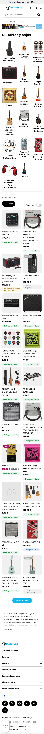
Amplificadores (10, 83)
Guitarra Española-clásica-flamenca (9, 131)
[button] (19, 25)
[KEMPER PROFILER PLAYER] (11, 219)
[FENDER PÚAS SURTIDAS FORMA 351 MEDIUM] (11, 338)
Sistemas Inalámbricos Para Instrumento (10, 183)
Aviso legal (27, 717)
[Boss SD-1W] (11, 453)
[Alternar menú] (3, 7)
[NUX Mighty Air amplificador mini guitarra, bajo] (11, 263)
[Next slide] (27, 25)
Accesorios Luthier (24, 55)
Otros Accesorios (24, 125)
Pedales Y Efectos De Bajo (24, 154)
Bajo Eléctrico (24, 80)
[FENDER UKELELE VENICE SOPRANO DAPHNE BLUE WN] (11, 565)
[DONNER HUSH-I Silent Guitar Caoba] (11, 376)
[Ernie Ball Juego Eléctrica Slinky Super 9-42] (32, 453)
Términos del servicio (11, 717)
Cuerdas (10, 105)
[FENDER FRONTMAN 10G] (11, 411)
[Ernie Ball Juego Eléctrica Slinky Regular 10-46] (32, 338)
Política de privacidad (11, 722)
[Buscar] (38, 14)
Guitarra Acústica (24, 102)
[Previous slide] (14, 25)
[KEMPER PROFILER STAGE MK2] (11, 303)
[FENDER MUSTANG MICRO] (32, 263)
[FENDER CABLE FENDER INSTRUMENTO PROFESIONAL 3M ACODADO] (32, 219)
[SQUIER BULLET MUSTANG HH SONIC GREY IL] (32, 565)
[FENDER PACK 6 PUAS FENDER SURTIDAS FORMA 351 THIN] (11, 491)
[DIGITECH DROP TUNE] (32, 529)
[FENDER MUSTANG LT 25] (32, 303)
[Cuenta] (35, 7)
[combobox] (22, 15)
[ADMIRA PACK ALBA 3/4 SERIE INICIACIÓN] (32, 491)
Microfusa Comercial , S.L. (20, 727)
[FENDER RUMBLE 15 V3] (11, 529)
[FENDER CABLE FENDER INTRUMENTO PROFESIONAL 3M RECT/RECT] (32, 411)
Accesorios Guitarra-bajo (9, 59)
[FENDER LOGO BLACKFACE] (32, 376)
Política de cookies (31, 722)
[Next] (39, 111)
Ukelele (24, 176)
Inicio (4, 22)
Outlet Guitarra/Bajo (9, 157)
